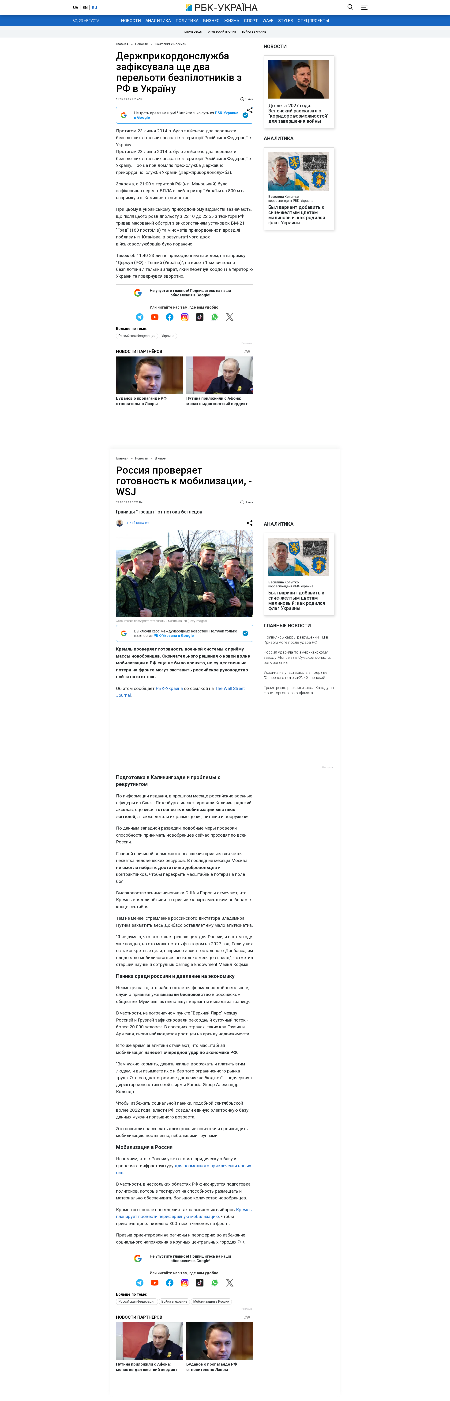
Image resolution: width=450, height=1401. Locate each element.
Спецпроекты (313, 20)
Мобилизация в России (211, 1301)
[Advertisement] (184, 736)
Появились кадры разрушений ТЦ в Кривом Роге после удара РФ (296, 640)
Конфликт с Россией (170, 44)
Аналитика (158, 20)
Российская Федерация (137, 336)
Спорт (251, 20)
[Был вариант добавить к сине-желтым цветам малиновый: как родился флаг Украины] (298, 171)
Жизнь (231, 20)
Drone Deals (193, 31)
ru (94, 7)
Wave (268, 20)
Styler (285, 20)
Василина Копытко (283, 196)
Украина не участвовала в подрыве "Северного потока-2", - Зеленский (295, 675)
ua (75, 7)
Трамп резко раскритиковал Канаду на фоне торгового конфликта (299, 690)
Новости (131, 20)
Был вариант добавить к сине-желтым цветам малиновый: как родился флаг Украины (296, 215)
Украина (167, 336)
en (85, 7)
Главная (122, 44)
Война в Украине (254, 31)
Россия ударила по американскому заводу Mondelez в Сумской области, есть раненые (297, 657)
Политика (187, 20)
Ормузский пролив (222, 31)
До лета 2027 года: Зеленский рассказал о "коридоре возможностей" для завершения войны (298, 113)
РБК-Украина (169, 688)
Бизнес (211, 20)
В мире (160, 458)
